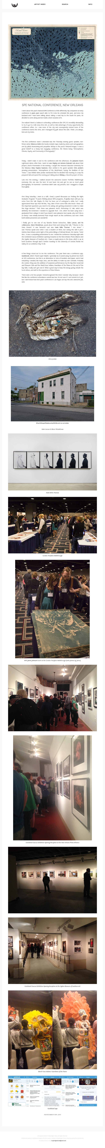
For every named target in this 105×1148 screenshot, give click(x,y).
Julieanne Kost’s (77, 161)
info (90, 4)
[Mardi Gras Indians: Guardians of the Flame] (52, 1069)
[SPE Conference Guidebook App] (52, 1106)
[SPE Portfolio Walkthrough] (52, 553)
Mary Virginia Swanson (39, 168)
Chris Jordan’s (78, 168)
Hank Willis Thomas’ (62, 227)
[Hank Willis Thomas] (52, 490)
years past (35, 113)
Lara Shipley (53, 163)
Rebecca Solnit (36, 144)
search (65, 4)
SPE (45, 111)
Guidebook (25, 256)
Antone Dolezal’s (66, 163)
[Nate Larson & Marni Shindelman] (52, 426)
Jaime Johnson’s (33, 660)
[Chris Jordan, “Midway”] (52, 356)
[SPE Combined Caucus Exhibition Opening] (52, 731)
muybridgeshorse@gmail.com (58, 1140)
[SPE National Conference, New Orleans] (52, 62)
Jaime (27, 187)
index (40, 4)
